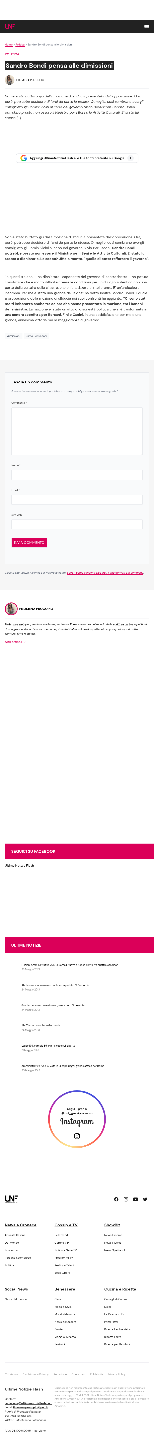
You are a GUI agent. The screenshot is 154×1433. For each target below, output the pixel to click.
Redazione (60, 1374)
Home (9, 44)
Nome (15, 465)
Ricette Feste (112, 1337)
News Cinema (113, 1235)
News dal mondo (16, 1299)
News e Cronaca (20, 1225)
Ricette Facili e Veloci (117, 1329)
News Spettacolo (115, 1250)
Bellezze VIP (62, 1235)
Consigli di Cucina (115, 1299)
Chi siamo (11, 1374)
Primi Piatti (111, 1322)
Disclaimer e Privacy (35, 1374)
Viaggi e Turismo (65, 1337)
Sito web (16, 515)
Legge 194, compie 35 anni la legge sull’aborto (48, 1045)
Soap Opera (62, 1272)
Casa (58, 1299)
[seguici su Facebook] (116, 1199)
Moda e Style (63, 1307)
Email (15, 490)
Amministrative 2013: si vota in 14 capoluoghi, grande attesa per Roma (62, 1066)
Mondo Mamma (65, 1314)
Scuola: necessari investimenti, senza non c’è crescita (52, 1005)
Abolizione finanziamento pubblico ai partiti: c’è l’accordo (55, 985)
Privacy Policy (117, 1374)
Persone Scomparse (18, 1257)
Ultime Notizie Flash (19, 865)
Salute (59, 1329)
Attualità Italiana (15, 1235)
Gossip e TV (66, 1225)
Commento (19, 402)
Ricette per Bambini (117, 1344)
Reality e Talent (64, 1265)
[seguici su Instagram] (126, 1199)
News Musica (113, 1242)
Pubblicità (96, 1374)
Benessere (65, 1289)
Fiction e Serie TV (66, 1250)
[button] (146, 26)
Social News (16, 1289)
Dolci (107, 1307)
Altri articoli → (15, 642)
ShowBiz (112, 1225)
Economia (11, 1250)
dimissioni (13, 336)
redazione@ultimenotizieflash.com (28, 1403)
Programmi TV (64, 1257)
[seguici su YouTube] (136, 1199)
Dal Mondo (12, 1242)
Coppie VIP (62, 1242)
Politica (20, 44)
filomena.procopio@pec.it (30, 1407)
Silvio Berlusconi (36, 336)
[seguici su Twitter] (145, 1199)
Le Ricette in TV (114, 1314)
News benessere (65, 1322)
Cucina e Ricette (120, 1289)
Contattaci (78, 1374)
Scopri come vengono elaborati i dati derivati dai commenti (105, 572)
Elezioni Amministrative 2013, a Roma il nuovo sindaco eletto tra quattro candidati (69, 965)
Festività (60, 1344)
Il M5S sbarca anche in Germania (40, 1025)
